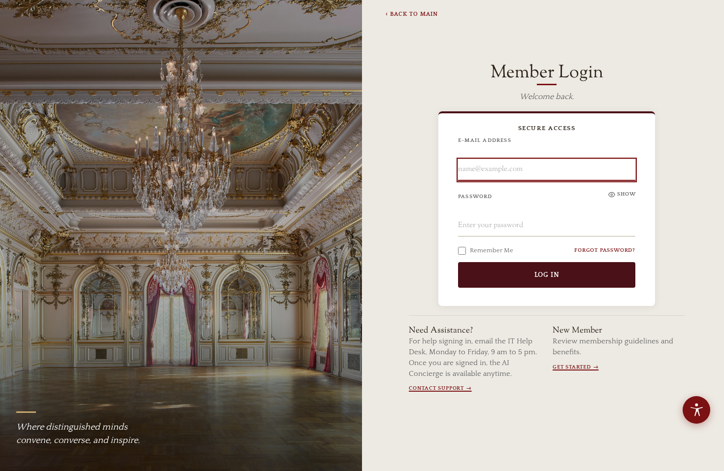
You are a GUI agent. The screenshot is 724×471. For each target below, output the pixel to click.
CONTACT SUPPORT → (440, 388)
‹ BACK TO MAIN (412, 14)
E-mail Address (484, 140)
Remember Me (491, 250)
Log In (546, 275)
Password (475, 197)
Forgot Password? (604, 250)
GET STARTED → (575, 367)
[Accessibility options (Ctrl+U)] (696, 410)
